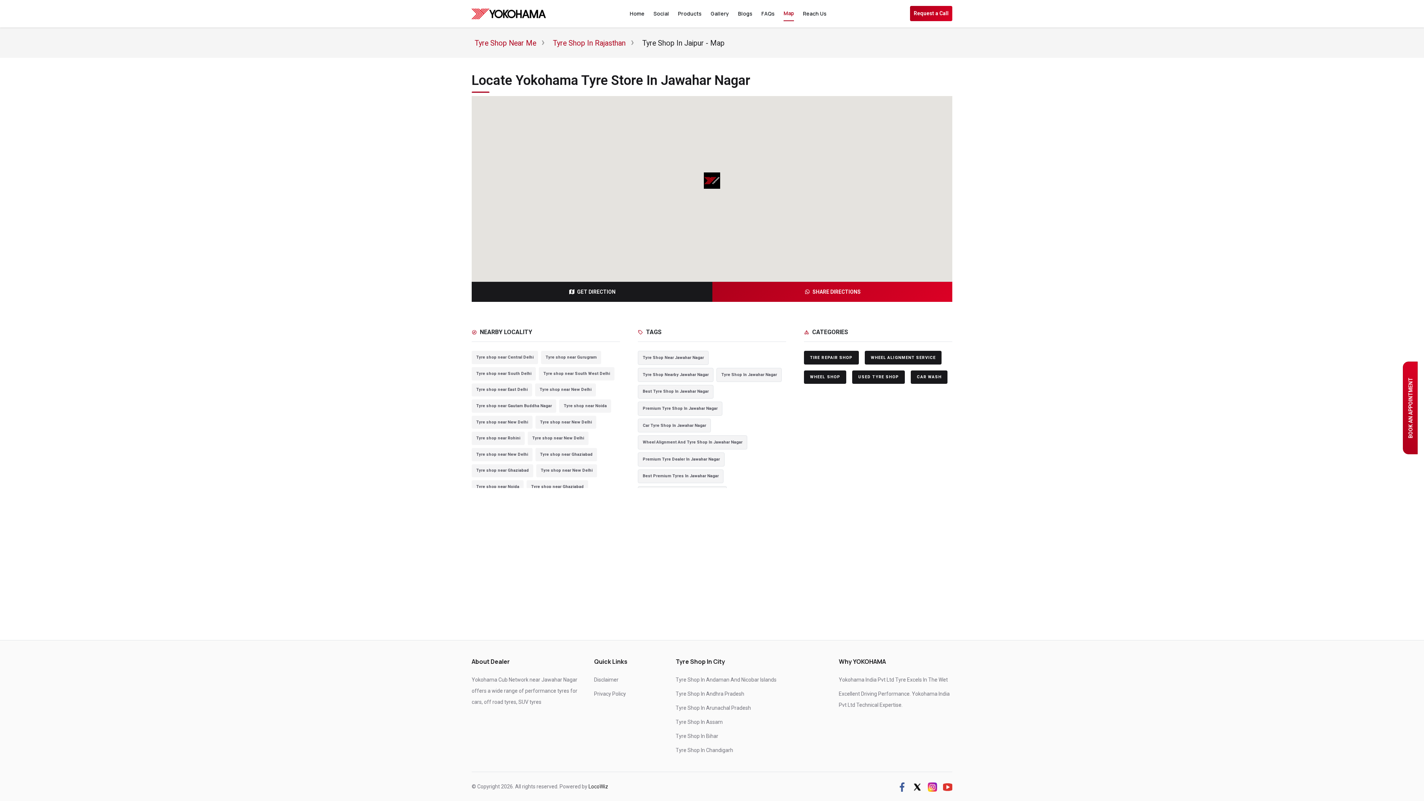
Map (789, 13)
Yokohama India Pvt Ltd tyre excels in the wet (893, 680)
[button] (712, 180)
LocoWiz (598, 787)
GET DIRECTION (596, 292)
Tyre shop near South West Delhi (576, 373)
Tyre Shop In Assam (699, 722)
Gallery (720, 13)
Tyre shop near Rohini (498, 438)
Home (637, 13)
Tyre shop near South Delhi (503, 373)
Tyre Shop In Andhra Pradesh (710, 694)
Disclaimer (606, 680)
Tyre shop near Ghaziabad (566, 454)
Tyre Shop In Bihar (697, 736)
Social (661, 13)
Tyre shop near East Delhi (502, 389)
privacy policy (610, 694)
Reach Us (815, 13)
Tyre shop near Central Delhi (505, 357)
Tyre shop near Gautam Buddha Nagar (514, 405)
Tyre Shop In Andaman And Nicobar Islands (726, 680)
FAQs (768, 13)
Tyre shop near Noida (585, 405)
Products (690, 13)
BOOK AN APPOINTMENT (1411, 408)
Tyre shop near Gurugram (571, 357)
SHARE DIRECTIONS (836, 292)
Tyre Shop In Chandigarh (704, 750)
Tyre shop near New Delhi (565, 389)
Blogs (745, 13)
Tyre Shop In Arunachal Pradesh (713, 708)
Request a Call (931, 13)
